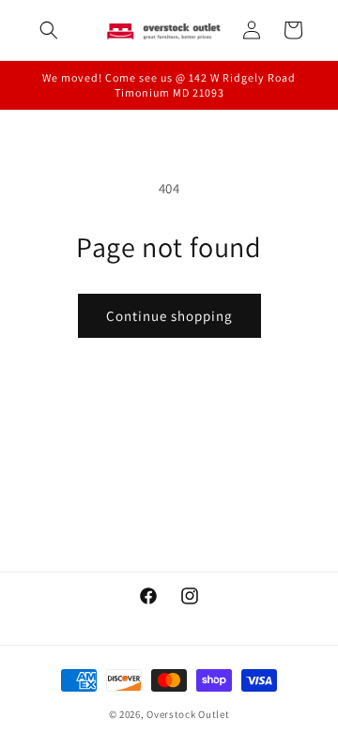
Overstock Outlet (187, 714)
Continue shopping (169, 316)
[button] (48, 30)
